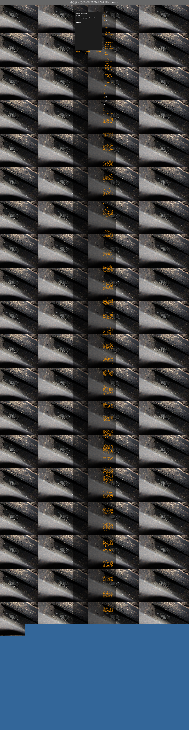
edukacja (106, 209)
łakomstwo (112, 348)
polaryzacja (112, 472)
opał (110, 433)
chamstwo (109, 160)
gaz (107, 237)
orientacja (111, 437)
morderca (109, 379)
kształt (105, 332)
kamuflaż (112, 286)
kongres (112, 313)
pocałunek (106, 463)
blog (106, 149)
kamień (106, 286)
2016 (104, 93)
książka (112, 331)
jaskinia (112, 279)
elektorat (109, 216)
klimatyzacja (104, 300)
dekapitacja (110, 180)
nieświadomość (111, 408)
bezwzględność (110, 143)
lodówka (106, 344)
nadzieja (110, 385)
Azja (112, 132)
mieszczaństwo (104, 369)
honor (105, 261)
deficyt (106, 179)
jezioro (108, 282)
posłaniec (110, 482)
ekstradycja (104, 215)
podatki (110, 465)
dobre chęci (109, 190)
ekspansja (104, 214)
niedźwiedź (112, 397)
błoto (108, 150)
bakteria (105, 134)
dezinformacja (106, 187)
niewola (108, 411)
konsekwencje (104, 316)
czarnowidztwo (104, 172)
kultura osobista (105, 334)
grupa (111, 250)
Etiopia (106, 222)
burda (112, 156)
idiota (107, 264)
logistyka (110, 344)
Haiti (109, 253)
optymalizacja (106, 436)
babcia (105, 133)
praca (108, 488)
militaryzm (109, 371)
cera (110, 159)
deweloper (110, 186)
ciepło (112, 166)
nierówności (104, 405)
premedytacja (106, 494)
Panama (112, 443)
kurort (107, 335)
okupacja (112, 431)
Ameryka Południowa (110, 114)
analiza (107, 116)
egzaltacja (112, 210)
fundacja (112, 234)
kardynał (112, 290)
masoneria (105, 359)
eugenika (111, 222)
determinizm (107, 186)
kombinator (106, 306)
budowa (107, 155)
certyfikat (104, 160)
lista (108, 342)
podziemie (107, 469)
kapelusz (105, 288)
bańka (112, 136)
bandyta (112, 135)
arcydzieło (104, 124)
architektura (109, 123)
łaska (108, 349)
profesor (112, 498)
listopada (106, 23)
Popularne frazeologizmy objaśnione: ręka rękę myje (109, 48)
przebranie (110, 507)
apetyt (112, 121)
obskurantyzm (112, 421)
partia (104, 448)
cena (112, 158)
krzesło (106, 330)
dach (108, 176)
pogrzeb (112, 470)
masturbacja (108, 359)
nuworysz (111, 418)
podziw (110, 469)
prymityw (108, 505)
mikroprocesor (111, 370)
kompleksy (108, 308)
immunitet (104, 266)
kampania (109, 286)
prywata (106, 506)
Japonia (106, 279)
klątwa (106, 298)
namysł (107, 388)
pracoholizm (104, 489)
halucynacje (104, 254)
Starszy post (98, 51)
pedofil (106, 452)
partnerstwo (106, 448)
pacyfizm (112, 441)
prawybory (110, 493)
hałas (106, 254)
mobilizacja (109, 376)
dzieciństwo (112, 206)
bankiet (106, 136)
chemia (112, 161)
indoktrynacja (112, 268)
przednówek (104, 510)
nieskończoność (105, 406)
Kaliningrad (112, 285)
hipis (112, 257)
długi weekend (106, 189)
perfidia (110, 452)
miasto (105, 367)
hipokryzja (107, 258)
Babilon (107, 133)
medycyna (112, 363)
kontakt (103, 318)
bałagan (104, 135)
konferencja (104, 312)
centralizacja (104, 159)
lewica (110, 340)
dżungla (103, 209)
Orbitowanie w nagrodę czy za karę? (109, 33)
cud (103, 169)
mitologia (104, 374)
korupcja (112, 322)
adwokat (112, 107)
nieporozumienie (105, 403)
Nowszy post (78, 51)
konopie (107, 315)
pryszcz (112, 505)
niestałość (112, 406)
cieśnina (110, 167)
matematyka (104, 360)
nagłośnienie (104, 386)
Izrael (104, 278)
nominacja (104, 415)
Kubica (110, 332)
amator (112, 112)
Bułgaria (106, 156)
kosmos (110, 323)
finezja (110, 229)
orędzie (103, 437)
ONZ (106, 433)
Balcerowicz (109, 134)
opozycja (110, 435)
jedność (104, 281)
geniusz (112, 238)
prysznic (104, 506)
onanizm (104, 433)
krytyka (112, 329)
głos (105, 241)
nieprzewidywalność (105, 404)
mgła (112, 366)
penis (108, 452)
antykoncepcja (108, 119)
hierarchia (105, 257)
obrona (103, 421)
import (112, 266)
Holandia (106, 260)
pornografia (107, 480)
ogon (111, 428)
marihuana (109, 355)
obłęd (112, 419)
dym (112, 200)
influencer (109, 270)
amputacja (107, 115)
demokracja (111, 183)
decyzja (109, 178)
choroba (108, 163)
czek (106, 173)
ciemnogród (107, 166)
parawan (106, 447)
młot (108, 375)
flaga (108, 230)
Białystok (108, 144)
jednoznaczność (107, 281)
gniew (112, 243)
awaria (106, 132)
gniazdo (111, 243)
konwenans (112, 319)
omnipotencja (111, 432)
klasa (103, 297)
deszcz (112, 185)
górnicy (106, 247)
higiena (108, 257)
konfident (107, 312)
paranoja (112, 446)
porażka (104, 480)
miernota (112, 367)
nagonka (107, 386)
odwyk (106, 427)
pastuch (107, 449)
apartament (107, 121)
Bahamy (112, 133)
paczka (103, 442)
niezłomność (104, 413)
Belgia (109, 138)
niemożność (104, 399)
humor (110, 262)
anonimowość (104, 118)
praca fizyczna (111, 488)
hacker (108, 253)
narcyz (107, 389)
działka (106, 206)
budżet (111, 155)
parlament (111, 447)
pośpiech (110, 483)
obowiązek (107, 420)
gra (111, 247)
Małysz (106, 353)
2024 (104, 15)
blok (107, 149)
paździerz (111, 451)
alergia (110, 111)
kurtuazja (109, 335)
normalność (104, 416)
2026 (104, 12)
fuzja (111, 235)
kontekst (106, 318)
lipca (105, 28)
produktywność (111, 497)
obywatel (109, 422)
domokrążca (107, 194)
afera (103, 108)
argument (112, 124)
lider (112, 341)
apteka (111, 122)
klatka (111, 297)
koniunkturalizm (105, 314)
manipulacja (104, 355)
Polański (109, 472)
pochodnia (112, 463)
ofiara (108, 427)
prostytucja (104, 502)
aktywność (111, 110)
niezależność (108, 412)
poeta (112, 469)
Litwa (109, 343)
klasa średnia (105, 297)
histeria (104, 259)
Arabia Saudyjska (105, 123)
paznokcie (108, 451)
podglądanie (104, 466)
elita (110, 217)
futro (109, 235)
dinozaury (112, 188)
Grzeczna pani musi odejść (108, 57)
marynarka (104, 358)
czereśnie (112, 173)
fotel (109, 232)
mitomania (106, 374)
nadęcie (112, 384)
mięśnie (112, 369)
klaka (112, 296)
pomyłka (109, 476)
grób (105, 250)
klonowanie (109, 300)
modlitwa (112, 377)
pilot (107, 457)
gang (103, 236)
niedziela (110, 397)
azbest (108, 132)
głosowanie (108, 241)
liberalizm (104, 341)
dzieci (109, 206)
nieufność (112, 409)
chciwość (110, 161)
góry (107, 247)
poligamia (110, 473)
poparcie (104, 478)
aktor (103, 110)
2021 (104, 19)
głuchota (104, 243)
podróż (104, 468)
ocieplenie (108, 424)
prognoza (107, 499)
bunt (110, 156)
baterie (112, 137)
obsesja (109, 421)
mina (105, 372)
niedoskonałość (104, 397)
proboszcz (104, 497)
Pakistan (108, 442)
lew (108, 340)
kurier (105, 335)
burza (105, 157)
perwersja (106, 453)
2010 (104, 101)
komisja (112, 307)
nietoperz (104, 409)
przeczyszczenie (104, 509)
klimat (112, 299)
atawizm (105, 127)
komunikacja (107, 310)
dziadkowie (107, 205)
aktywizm (108, 110)
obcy (112, 418)
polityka (108, 474)
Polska (107, 475)
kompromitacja (111, 309)
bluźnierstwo (111, 149)
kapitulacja (104, 289)
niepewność (104, 402)
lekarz (109, 338)
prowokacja (110, 504)
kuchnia (103, 333)
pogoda (107, 470)
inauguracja (105, 268)
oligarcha (104, 432)
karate (110, 290)
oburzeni (106, 422)
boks (112, 151)
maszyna (111, 359)
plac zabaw (105, 460)
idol (109, 264)
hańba (111, 254)
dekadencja (107, 180)
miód (107, 373)
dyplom (112, 201)
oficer (110, 427)
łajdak (109, 348)
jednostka (112, 280)
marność (106, 356)
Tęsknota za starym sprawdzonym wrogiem (108, 66)
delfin (106, 181)
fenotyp (106, 228)
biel (111, 145)
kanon (103, 288)
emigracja (104, 219)
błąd (105, 150)
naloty (112, 387)
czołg (112, 174)
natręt (103, 392)
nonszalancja (107, 415)
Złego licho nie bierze (107, 55)
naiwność (106, 387)
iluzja (111, 265)
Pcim (103, 452)
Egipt (103, 210)
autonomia (106, 130)
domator (112, 193)
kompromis (107, 309)
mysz (103, 383)
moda (107, 377)
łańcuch (106, 349)
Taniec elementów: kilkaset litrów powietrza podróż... (108, 76)
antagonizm (111, 118)
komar (112, 305)
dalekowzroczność (111, 176)
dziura (107, 208)
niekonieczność (107, 398)
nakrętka (111, 387)
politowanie (104, 474)
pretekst (106, 495)
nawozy (112, 392)
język (112, 282)
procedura (106, 497)
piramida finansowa (105, 459)
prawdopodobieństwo (111, 491)
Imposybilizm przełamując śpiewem (108, 71)
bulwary (104, 156)
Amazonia (104, 113)
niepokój (112, 402)
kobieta (107, 302)
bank (105, 136)
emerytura (111, 218)
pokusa (106, 472)
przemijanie (111, 513)
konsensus (108, 316)
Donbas (109, 194)
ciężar (112, 167)
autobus (104, 129)
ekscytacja (112, 212)
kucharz (112, 332)
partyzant (109, 448)
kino (111, 296)
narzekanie (108, 390)
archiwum (112, 123)
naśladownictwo (109, 391)
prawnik (109, 492)
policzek (107, 473)
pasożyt (105, 449)
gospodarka (111, 245)
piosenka (109, 458)
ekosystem (112, 211)
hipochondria (104, 258)
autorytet (112, 130)
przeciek (112, 507)
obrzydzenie (106, 421)
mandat (110, 354)
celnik (111, 158)
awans (112, 131)
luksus (109, 347)
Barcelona (108, 137)
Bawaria (106, 138)
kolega (112, 303)
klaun (112, 297)
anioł (112, 117)
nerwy (112, 394)
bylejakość (112, 157)
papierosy (112, 445)
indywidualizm (110, 269)
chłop (111, 162)
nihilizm (112, 413)
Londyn (106, 345)
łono (103, 350)
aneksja (106, 117)
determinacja (104, 186)
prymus (110, 505)
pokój (103, 472)
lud (109, 346)
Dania (110, 177)
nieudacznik (106, 409)
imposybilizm (104, 267)
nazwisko (108, 393)
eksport (112, 214)
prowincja (104, 504)
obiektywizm (104, 419)
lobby (112, 343)
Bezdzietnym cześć (107, 51)
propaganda (109, 501)
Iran (110, 276)
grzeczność (111, 251)
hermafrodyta (108, 256)
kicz (105, 295)
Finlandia (112, 229)
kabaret (106, 283)
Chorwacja (111, 163)
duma (106, 199)
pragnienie (104, 490)
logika (108, 344)
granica (107, 248)
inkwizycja (104, 272)
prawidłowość (106, 492)
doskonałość (104, 196)
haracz (112, 254)
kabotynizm (111, 283)
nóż (104, 418)
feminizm (104, 228)
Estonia (103, 222)
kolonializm (104, 305)
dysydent (104, 205)
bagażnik (109, 133)
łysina (112, 350)
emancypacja (106, 218)
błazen (103, 150)
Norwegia (107, 416)
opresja (103, 436)
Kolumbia (109, 305)
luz (104, 348)
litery (105, 343)
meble (111, 361)
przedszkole (104, 511)
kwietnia (106, 83)
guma (106, 252)
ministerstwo (111, 372)
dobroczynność (109, 191)
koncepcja (107, 311)
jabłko (105, 278)
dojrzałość (104, 193)
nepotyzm (110, 394)
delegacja (104, 181)
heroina (111, 256)
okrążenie (112, 430)
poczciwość (104, 465)
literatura (104, 343)
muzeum (110, 382)
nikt (108, 414)
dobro (112, 190)
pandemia (104, 444)
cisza (109, 168)
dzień (110, 207)
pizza (103, 460)
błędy (106, 150)
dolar (108, 193)
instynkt (107, 273)
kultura (112, 333)
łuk (111, 350)
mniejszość (104, 376)
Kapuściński (110, 289)
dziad (105, 205)
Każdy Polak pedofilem (108, 46)
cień (111, 166)
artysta (112, 125)
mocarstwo (104, 377)
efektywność (109, 209)
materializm (108, 360)
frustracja (104, 234)
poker (105, 471)
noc (112, 414)
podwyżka (112, 468)
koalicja (104, 302)
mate (112, 359)
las (107, 337)
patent (112, 449)
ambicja (112, 113)
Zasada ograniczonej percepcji (109, 39)
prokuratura (111, 500)
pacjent (110, 441)
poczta (107, 465)
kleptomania (110, 298)
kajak (112, 284)
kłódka (108, 301)
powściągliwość (108, 486)
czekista (108, 173)
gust (108, 252)
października (106, 24)
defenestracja (112, 178)
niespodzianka (109, 406)
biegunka (110, 145)
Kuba (107, 332)
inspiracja (104, 273)
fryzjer (108, 234)
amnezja (104, 115)
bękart (103, 144)
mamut (108, 354)
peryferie (109, 453)
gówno (110, 247)
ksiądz (107, 331)
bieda (103, 145)
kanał (108, 287)
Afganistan (106, 108)
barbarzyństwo (104, 137)
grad (112, 247)
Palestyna (112, 442)
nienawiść (111, 399)
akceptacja (108, 109)
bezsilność (109, 142)
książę (109, 331)
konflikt (112, 312)
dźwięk (111, 208)
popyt (110, 479)
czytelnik (104, 176)
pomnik (104, 476)
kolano (108, 303)
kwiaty (110, 336)
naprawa (105, 389)
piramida (112, 458)
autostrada (104, 131)
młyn (110, 375)
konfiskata (110, 312)
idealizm (112, 263)
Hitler (111, 259)
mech (112, 361)
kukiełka (106, 333)
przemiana (109, 513)
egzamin (104, 211)
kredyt (104, 326)
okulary (107, 431)
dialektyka (104, 188)
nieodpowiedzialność (105, 400)
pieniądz (107, 455)
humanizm (108, 262)
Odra (106, 426)
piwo (112, 459)
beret (111, 138)
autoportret (108, 130)
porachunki (112, 479)
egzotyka (106, 211)
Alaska (103, 111)
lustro (112, 347)
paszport (110, 449)
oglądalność (104, 428)
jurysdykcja (104, 283)
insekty (112, 272)
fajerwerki (105, 225)
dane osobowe (107, 177)
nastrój (106, 391)
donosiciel (112, 194)
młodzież (107, 375)
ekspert (106, 214)
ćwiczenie (106, 176)
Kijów (107, 296)
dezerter (104, 187)
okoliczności (109, 430)
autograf (109, 129)
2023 (104, 16)
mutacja (107, 382)
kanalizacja (106, 287)
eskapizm (110, 221)
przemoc (104, 514)
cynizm (107, 170)
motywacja (111, 380)
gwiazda (104, 253)
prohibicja (110, 499)
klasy (108, 297)
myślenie (106, 383)
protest (108, 503)
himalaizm (110, 257)
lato (111, 337)
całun (103, 158)
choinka (103, 163)
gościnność (104, 246)
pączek (112, 451)
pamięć (109, 443)
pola (107, 472)
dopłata (108, 195)
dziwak (109, 208)
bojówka (111, 151)
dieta (110, 188)
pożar (112, 487)
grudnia (106, 21)
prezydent (104, 496)
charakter (104, 161)
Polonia (112, 474)
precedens (112, 493)
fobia (106, 231)
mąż (110, 361)
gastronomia (112, 236)
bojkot (109, 151)
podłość (112, 466)
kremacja (106, 326)
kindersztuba (109, 296)
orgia (109, 437)
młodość (104, 375)
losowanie (108, 345)
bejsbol (108, 138)
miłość (104, 372)
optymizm (110, 436)
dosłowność (108, 196)
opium (110, 434)
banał (109, 135)
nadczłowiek (110, 384)
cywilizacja (106, 171)
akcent (105, 109)
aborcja (112, 105)
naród (112, 389)
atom (112, 127)
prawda (107, 491)
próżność (106, 505)
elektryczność (105, 217)
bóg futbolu (107, 152)
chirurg (107, 162)
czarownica (108, 172)
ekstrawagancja (108, 215)
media (110, 362)
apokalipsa (104, 122)
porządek (110, 481)
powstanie (104, 486)
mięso (111, 369)
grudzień (110, 250)
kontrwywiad (107, 319)
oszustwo (104, 439)
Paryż (112, 448)
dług (103, 189)
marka (104, 356)
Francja (106, 233)
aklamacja (110, 109)
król (110, 327)
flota (105, 231)
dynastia (107, 201)
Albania (106, 111)
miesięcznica (108, 368)
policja (104, 473)
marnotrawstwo (109, 356)
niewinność (104, 411)
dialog (106, 188)
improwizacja (110, 267)
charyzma (107, 161)
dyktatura (104, 200)
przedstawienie (111, 510)
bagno (110, 133)
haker (111, 253)
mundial (112, 381)
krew (110, 326)
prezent (112, 495)
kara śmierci (104, 290)
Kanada (104, 287)
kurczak (112, 334)
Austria (110, 128)
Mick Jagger (108, 367)
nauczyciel (107, 392)
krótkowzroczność (108, 328)
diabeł (112, 187)
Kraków (107, 325)
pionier (105, 458)
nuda (106, 418)
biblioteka (111, 144)
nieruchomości (111, 405)
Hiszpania (109, 259)
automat (104, 130)
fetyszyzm (111, 228)
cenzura (109, 159)
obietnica (107, 419)
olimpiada (107, 432)
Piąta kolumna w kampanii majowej (108, 54)
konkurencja (111, 314)
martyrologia (111, 357)
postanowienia (104, 483)
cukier (108, 169)
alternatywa (110, 112)
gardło (105, 236)
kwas (107, 336)
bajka (103, 134)
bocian (112, 150)
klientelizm (110, 299)
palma (105, 443)
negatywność (112, 393)
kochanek (110, 302)
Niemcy (110, 398)
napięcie (110, 388)
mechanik (104, 362)
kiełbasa (110, 295)
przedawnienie (111, 509)
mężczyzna (110, 366)
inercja (112, 269)
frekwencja (110, 233)
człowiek (110, 174)
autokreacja (112, 129)
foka (108, 231)
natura (105, 392)
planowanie (104, 461)
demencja (108, 182)
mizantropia (109, 374)
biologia (107, 147)
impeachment (107, 266)
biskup (110, 147)
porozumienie (110, 480)
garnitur (107, 236)
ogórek (112, 428)
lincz (104, 342)
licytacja (110, 341)
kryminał (104, 329)
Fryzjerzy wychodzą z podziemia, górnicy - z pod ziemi (109, 59)
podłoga (111, 466)
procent (109, 497)
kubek (109, 332)
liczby (111, 341)
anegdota (104, 117)
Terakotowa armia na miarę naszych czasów (108, 61)
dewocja (112, 186)
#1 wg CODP (106, 52)
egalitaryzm (112, 209)
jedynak (110, 281)
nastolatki (104, 391)
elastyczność (104, 216)
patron (103, 451)
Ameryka (105, 114)
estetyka (112, 221)
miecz (110, 367)
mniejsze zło (112, 375)
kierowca (112, 295)
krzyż (112, 330)
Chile (103, 162)
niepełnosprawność (111, 401)
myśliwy (108, 383)
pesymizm (112, 453)
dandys (103, 177)
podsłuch (108, 468)
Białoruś (106, 144)
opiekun (108, 434)
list (107, 342)
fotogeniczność (111, 232)
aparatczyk (104, 121)
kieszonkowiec (104, 296)
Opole (111, 434)
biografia (104, 147)
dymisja (104, 201)
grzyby (103, 252)
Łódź (106, 350)
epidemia (104, 220)
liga (103, 342)
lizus (111, 343)
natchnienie (112, 391)
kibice (104, 295)
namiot (106, 388)
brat (112, 152)
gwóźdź (106, 253)
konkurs (104, 315)
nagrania (112, 386)
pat (111, 449)
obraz (110, 420)
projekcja (112, 499)
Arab (112, 122)
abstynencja (107, 106)
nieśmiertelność (108, 408)
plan (111, 460)
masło (103, 359)
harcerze (104, 255)
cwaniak (110, 169)
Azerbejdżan (110, 132)
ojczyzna (104, 430)
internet (112, 274)
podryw (106, 468)
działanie (104, 206)
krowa (108, 327)
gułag (105, 252)
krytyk (110, 329)
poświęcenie (104, 484)
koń (103, 321)
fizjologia (104, 230)
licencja (108, 341)
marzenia (109, 358)
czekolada (110, 173)
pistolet (111, 459)
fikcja (112, 228)
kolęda (112, 304)
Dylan (107, 200)
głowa (111, 241)
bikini (106, 146)
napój (103, 389)
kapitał (111, 288)
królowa (104, 328)
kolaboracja (104, 303)
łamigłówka (104, 349)
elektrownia (112, 216)
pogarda (104, 470)
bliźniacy (104, 149)
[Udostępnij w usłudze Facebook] (79, 22)
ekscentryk (108, 212)
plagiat (109, 460)
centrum (107, 159)
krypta (105, 329)
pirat (107, 459)
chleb (109, 162)
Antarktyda (104, 119)
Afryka (111, 108)
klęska (106, 299)
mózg (106, 381)
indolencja (104, 269)
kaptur (108, 289)
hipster (112, 258)
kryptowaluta (108, 329)
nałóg (104, 388)
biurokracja (104, 148)
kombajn (104, 306)
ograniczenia (104, 429)
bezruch (107, 142)
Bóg (105, 152)
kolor (107, 305)
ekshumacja (108, 213)
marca (106, 85)
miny (106, 373)
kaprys (106, 289)
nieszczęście (104, 408)
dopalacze (104, 195)
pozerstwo (104, 487)
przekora (112, 512)
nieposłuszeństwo (111, 403)
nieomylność (111, 400)
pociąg (106, 464)
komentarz (109, 306)
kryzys (104, 330)
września (106, 25)
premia (109, 494)
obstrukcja (104, 422)
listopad (111, 342)
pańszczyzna (107, 445)
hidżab (112, 256)
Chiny (105, 162)
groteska (110, 249)
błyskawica (110, 150)
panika (112, 444)
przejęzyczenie (111, 511)
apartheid (110, 121)
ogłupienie (109, 428)
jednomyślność (109, 280)
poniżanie (110, 477)
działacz (112, 205)
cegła (105, 158)
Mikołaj (106, 370)
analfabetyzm (105, 116)
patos (106, 450)
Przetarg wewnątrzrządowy (108, 37)
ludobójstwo (111, 346)
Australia (108, 128)
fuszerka (108, 235)
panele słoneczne (109, 444)
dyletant (111, 200)
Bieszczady (104, 146)
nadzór (112, 385)
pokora (112, 471)
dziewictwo (112, 207)
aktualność (106, 110)
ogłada (106, 428)
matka (112, 360)
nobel (111, 414)
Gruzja (103, 251)
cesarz (106, 160)
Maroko (112, 356)
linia (106, 342)
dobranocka (106, 190)
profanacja (104, 498)
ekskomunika (112, 213)
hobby (112, 259)
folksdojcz (110, 231)
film (103, 229)
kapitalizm (108, 288)
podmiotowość (104, 467)
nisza (109, 414)
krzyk (108, 330)
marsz (105, 357)
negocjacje (104, 394)
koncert (110, 311)
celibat (109, 158)
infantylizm (104, 270)
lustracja (111, 347)
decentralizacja (106, 178)
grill (108, 249)
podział (104, 469)
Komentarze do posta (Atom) (83, 53)
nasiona (112, 390)
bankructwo (109, 136)
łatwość (110, 349)
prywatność (108, 506)
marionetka (112, 355)
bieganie (106, 145)
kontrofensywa (109, 318)
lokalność (104, 345)
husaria (104, 263)
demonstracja (105, 184)
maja (105, 31)
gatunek (106, 237)
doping (106, 195)
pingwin (104, 458)
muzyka (112, 382)
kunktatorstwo (108, 334)
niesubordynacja (108, 407)
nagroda (104, 387)
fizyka (106, 230)
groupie (112, 249)
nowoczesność (108, 417)
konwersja (110, 320)
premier (111, 494)
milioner (106, 371)
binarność (112, 146)
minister (108, 372)
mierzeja (104, 368)
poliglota (112, 473)
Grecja (104, 249)
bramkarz (111, 152)
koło (111, 305)
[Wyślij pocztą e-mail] (76, 22)
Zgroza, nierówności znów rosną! (108, 78)
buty (108, 157)
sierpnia (106, 27)
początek (112, 464)
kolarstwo (110, 303)
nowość (111, 417)
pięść (105, 457)
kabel (108, 283)
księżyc (104, 332)
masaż (111, 358)
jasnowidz (104, 280)
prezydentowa (108, 496)
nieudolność (109, 409)
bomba (104, 152)
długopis (109, 189)
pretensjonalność (109, 495)
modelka (110, 377)
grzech (109, 251)
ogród (107, 429)
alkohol (107, 112)
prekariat (104, 494)
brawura (107, 153)
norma (109, 415)
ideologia (104, 264)
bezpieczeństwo (105, 141)
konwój (112, 320)
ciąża (109, 165)
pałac (107, 443)
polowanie (104, 475)
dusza (108, 199)
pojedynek (104, 471)
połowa (112, 475)
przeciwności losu (110, 508)
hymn (110, 263)
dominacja (104, 194)
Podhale (106, 466)
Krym (112, 328)
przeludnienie (105, 513)
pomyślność (104, 477)
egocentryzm (106, 210)
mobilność (112, 376)
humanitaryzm (104, 262)
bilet (107, 146)
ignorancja (112, 264)
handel (109, 254)
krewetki (112, 326)
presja (112, 494)
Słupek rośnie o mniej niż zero (109, 82)
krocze (106, 327)
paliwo (104, 443)
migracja (104, 370)
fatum (106, 227)
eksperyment (109, 214)
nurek (108, 418)
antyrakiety (104, 120)
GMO (109, 243)
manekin (112, 354)
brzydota (104, 155)
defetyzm (104, 179)
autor (110, 130)
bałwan (107, 135)
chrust (103, 164)
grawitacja (112, 248)
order (112, 436)
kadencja (106, 284)
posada (112, 481)
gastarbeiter (109, 236)
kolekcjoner (109, 304)
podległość (108, 466)
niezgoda (112, 412)
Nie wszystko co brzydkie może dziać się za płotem (109, 43)
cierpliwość (107, 167)
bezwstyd (106, 143)
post (112, 482)
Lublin (108, 346)
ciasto (105, 165)
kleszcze (112, 298)
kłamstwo (105, 301)
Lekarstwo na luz (107, 38)
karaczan (107, 290)
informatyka (104, 271)
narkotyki (110, 389)
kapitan (112, 288)
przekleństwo (104, 512)
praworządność (106, 493)
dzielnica (104, 207)
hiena (103, 257)
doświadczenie (111, 196)
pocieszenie (109, 464)
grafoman (104, 248)
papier (109, 445)
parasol (103, 447)
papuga (105, 446)
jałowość (112, 278)
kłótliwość (110, 301)
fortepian (107, 232)
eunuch (112, 222)
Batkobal (104, 138)
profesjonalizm (108, 498)
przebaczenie (104, 507)
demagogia (112, 181)
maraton (107, 355)
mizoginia (112, 374)
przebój (107, 507)
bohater (107, 151)
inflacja (107, 270)
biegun (108, 145)
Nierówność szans (107, 35)
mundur (104, 382)
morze (112, 379)
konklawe (108, 314)
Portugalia (105, 481)
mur (105, 382)
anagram (112, 115)
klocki (106, 300)
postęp (107, 483)
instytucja (110, 273)
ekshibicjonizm (104, 213)
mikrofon (109, 370)
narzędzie (110, 390)
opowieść (107, 435)
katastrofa (108, 292)
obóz (109, 420)
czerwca (106, 29)
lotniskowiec (104, 346)
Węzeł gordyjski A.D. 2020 (108, 69)
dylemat (109, 200)
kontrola (112, 318)
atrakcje (104, 128)
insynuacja (112, 273)
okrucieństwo (104, 431)
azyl (103, 133)
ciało (103, 165)
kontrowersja (104, 319)
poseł (103, 482)
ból (109, 152)
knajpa (112, 301)
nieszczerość (112, 407)
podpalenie (110, 467)
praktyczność (107, 490)
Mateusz (110, 360)
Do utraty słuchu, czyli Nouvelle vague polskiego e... (109, 64)
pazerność (106, 451)
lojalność (112, 344)
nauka (110, 392)
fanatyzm (104, 226)
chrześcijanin (106, 164)
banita (103, 136)
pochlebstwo (109, 463)
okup (109, 431)
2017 (104, 92)
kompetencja (104, 308)
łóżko (110, 350)
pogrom (109, 470)
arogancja (108, 125)
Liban (112, 340)
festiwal (109, 228)
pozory (109, 487)
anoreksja (108, 118)
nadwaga (107, 385)
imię (112, 265)
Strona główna (88, 51)
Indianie (108, 268)
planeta (112, 460)
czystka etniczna (109, 175)
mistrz (110, 373)
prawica (104, 492)
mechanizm (106, 362)
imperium (110, 266)
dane (105, 177)
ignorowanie (104, 265)
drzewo (108, 198)
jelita (112, 281)
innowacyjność (108, 272)
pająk (105, 442)
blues (109, 149)
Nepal (108, 394)
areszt (106, 124)
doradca (110, 195)
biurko (112, 147)
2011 (104, 100)
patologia (104, 450)
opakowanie (108, 433)
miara (103, 367)
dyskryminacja (111, 203)
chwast (112, 164)
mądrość (108, 361)
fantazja (107, 226)
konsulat (108, 317)
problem (112, 496)
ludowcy (104, 347)
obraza (112, 420)
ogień (112, 427)
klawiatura (104, 298)
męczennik (104, 366)
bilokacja (110, 146)
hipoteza (111, 258)
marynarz (106, 358)
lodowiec (104, 344)
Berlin (112, 138)
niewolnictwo (111, 411)
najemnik (109, 387)
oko (106, 430)
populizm (107, 479)
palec (109, 442)
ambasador (108, 113)
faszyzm (104, 227)
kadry (109, 284)
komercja (112, 306)
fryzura (110, 234)
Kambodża (104, 286)
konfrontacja (109, 313)
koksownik (112, 302)
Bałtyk (106, 135)
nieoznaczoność (104, 401)
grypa (107, 251)
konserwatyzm (111, 316)
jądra (106, 280)
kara (112, 289)
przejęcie (108, 511)
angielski (108, 117)
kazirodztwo (104, 294)
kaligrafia (110, 285)
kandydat (110, 287)
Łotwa (104, 350)
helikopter (104, 256)
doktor (106, 193)
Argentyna (109, 124)
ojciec (112, 429)
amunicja (110, 115)
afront (108, 108)
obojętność (104, 420)
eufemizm (109, 222)
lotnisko (112, 345)
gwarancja (112, 252)
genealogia (108, 238)
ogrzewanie (109, 429)
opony (112, 434)
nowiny (106, 417)
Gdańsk (105, 238)
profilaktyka (104, 499)
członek (108, 174)
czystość (112, 175)
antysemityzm (108, 120)
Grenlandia (106, 249)
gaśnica (104, 237)
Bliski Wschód (111, 148)
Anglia (111, 117)
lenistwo (104, 340)
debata (104, 178)
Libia (106, 341)
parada (107, 446)
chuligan (109, 164)
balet (111, 134)
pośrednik (112, 483)
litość (107, 343)
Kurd (103, 335)
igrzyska (107, 265)
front (112, 233)
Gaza (108, 237)
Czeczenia (104, 173)
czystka (106, 175)
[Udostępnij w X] (78, 22)
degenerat (112, 179)
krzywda (110, 330)
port (103, 481)
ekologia (109, 211)
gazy (103, 238)
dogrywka (112, 192)
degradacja (104, 180)
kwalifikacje (112, 335)
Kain (110, 284)
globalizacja (111, 240)
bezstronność (112, 142)
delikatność (109, 181)
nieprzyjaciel (112, 404)
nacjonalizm (104, 384)
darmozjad (112, 177)
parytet (111, 448)
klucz (103, 301)
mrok (107, 381)
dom (110, 193)
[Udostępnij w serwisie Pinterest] (80, 22)
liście (112, 342)
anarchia (110, 116)
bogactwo (104, 151)
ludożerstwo (106, 347)
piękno (104, 457)
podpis (112, 467)
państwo (104, 445)
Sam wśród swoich (107, 49)
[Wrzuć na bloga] (77, 22)
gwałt (110, 252)
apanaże (112, 120)
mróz (109, 381)
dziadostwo (110, 205)
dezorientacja (110, 187)
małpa (104, 353)
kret (108, 326)
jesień (106, 282)
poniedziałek (107, 477)
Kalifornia (107, 285)
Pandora (106, 444)
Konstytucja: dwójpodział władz (109, 79)
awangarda (110, 131)
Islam (108, 277)
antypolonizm (112, 119)
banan (110, 135)
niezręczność (108, 413)
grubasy (107, 250)
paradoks (109, 446)
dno (111, 189)
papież (104, 446)
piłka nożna (110, 457)
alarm (112, 110)
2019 (104, 89)
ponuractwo (112, 477)
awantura (104, 132)
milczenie (104, 371)
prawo (111, 492)
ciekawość (104, 166)
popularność (104, 479)
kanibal (112, 287)
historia (106, 259)
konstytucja (104, 317)
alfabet (112, 111)
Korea (109, 321)
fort (105, 232)
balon (112, 134)
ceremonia (112, 159)
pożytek (106, 488)
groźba (103, 250)
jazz (105, 280)
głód (112, 241)
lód (106, 346)
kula (109, 333)
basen (111, 137)
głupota (106, 243)
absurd (110, 106)
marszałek (108, 357)
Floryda (103, 231)
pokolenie (110, 471)
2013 (104, 97)
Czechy (112, 172)
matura (104, 361)
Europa (104, 224)
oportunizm (104, 435)
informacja (112, 270)
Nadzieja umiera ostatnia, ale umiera (108, 68)
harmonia (107, 255)
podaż (112, 465)
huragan (112, 262)
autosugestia (107, 131)
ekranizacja (104, 212)
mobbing (107, 376)
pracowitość (108, 489)
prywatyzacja (111, 506)
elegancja (107, 216)
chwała (111, 164)
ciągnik (107, 165)
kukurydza (108, 333)
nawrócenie (104, 393)
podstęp (110, 468)
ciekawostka (112, 165)
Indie (109, 268)
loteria (110, 345)
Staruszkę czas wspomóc (108, 74)
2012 (104, 99)
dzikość (105, 208)
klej (107, 298)
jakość (110, 278)
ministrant (104, 373)
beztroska (104, 143)
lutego (106, 86)
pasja (103, 449)
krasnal (109, 325)
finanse (108, 229)
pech (104, 452)
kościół (111, 324)
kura (110, 334)
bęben (112, 143)
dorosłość (112, 195)
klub (112, 300)
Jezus (110, 282)
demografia (104, 183)
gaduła (112, 235)
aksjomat (112, 109)
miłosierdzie (112, 371)
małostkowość (111, 352)
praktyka (110, 490)
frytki (106, 234)
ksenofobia (104, 331)
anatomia (112, 116)
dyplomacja (105, 203)
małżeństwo (108, 353)
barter (109, 137)
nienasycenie (107, 399)
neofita (106, 394)
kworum (112, 336)
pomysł (112, 476)
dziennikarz (107, 207)
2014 (104, 96)
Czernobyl (104, 174)
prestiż (103, 495)
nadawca (107, 384)
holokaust (112, 260)
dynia (109, 201)
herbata (106, 256)
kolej (103, 304)
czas (110, 172)
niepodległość (109, 402)
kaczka (103, 284)
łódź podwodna (108, 350)
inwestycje (112, 275)
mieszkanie (108, 369)
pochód (103, 464)
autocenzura (106, 129)
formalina (104, 232)
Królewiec (112, 327)
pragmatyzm (112, 489)
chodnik (112, 162)
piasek (111, 454)
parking (109, 447)
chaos (112, 160)
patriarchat (108, 450)
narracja (104, 390)
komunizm (111, 310)
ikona (109, 265)
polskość (110, 475)
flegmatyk (112, 230)
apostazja (108, 122)
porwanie (107, 481)
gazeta (110, 237)
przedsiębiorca (108, 510)
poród (112, 480)
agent (112, 108)
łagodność (107, 348)
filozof (105, 229)
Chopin (106, 163)
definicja (110, 179)
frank (108, 233)
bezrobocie (104, 142)
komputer (104, 310)
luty (103, 348)
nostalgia (110, 416)
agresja (104, 109)
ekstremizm (112, 215)
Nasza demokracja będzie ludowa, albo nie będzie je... (109, 45)
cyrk (110, 170)
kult (110, 333)
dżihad (112, 208)
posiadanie (106, 482)
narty (105, 390)
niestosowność (104, 407)
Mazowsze (106, 361)
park (107, 447)
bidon (112, 144)
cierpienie (104, 167)
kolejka (106, 304)
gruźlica (106, 251)
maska (112, 358)
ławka (111, 349)
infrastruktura (108, 271)
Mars (103, 357)
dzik (103, 208)
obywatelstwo (112, 422)
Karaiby (109, 290)
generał (110, 238)
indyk (107, 269)
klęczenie (104, 299)
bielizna (112, 145)
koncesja (112, 311)
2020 (104, 20)
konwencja (104, 320)
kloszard (111, 300)
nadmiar (104, 385)
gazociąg (112, 237)
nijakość (104, 414)
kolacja (106, 303)
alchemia (108, 111)
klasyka (109, 297)
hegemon (112, 255)
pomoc (106, 476)
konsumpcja (111, 317)
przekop (109, 512)
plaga (108, 460)
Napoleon (112, 388)
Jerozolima (104, 282)
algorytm (104, 112)
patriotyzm (111, 450)
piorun (107, 458)
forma (112, 231)
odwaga (104, 427)
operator (106, 434)
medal (109, 362)
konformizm (104, 313)
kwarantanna (104, 336)
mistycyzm (112, 373)
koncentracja (104, 311)
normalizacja (112, 415)
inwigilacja (104, 276)
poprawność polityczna (109, 478)
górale (103, 247)
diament (108, 188)
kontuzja (110, 319)
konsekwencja (111, 315)
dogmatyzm (108, 192)
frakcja (103, 233)
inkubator (112, 271)
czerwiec (106, 174)
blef (109, 148)
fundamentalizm (105, 235)
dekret (112, 180)
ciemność (109, 166)
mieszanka (112, 368)
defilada (108, 179)
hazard (110, 255)
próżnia (103, 505)
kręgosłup (104, 327)
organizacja (106, 437)
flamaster (110, 230)
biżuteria (108, 148)
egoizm (110, 210)
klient (107, 299)
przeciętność (104, 508)
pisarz (109, 459)
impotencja (107, 267)
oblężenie (110, 419)
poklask (108, 471)
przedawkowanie (108, 509)
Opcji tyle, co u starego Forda (109, 34)
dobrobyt (104, 191)
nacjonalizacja (111, 383)
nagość (110, 386)
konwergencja (107, 320)
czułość (103, 175)
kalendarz (104, 285)
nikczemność (106, 414)
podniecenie (107, 467)
